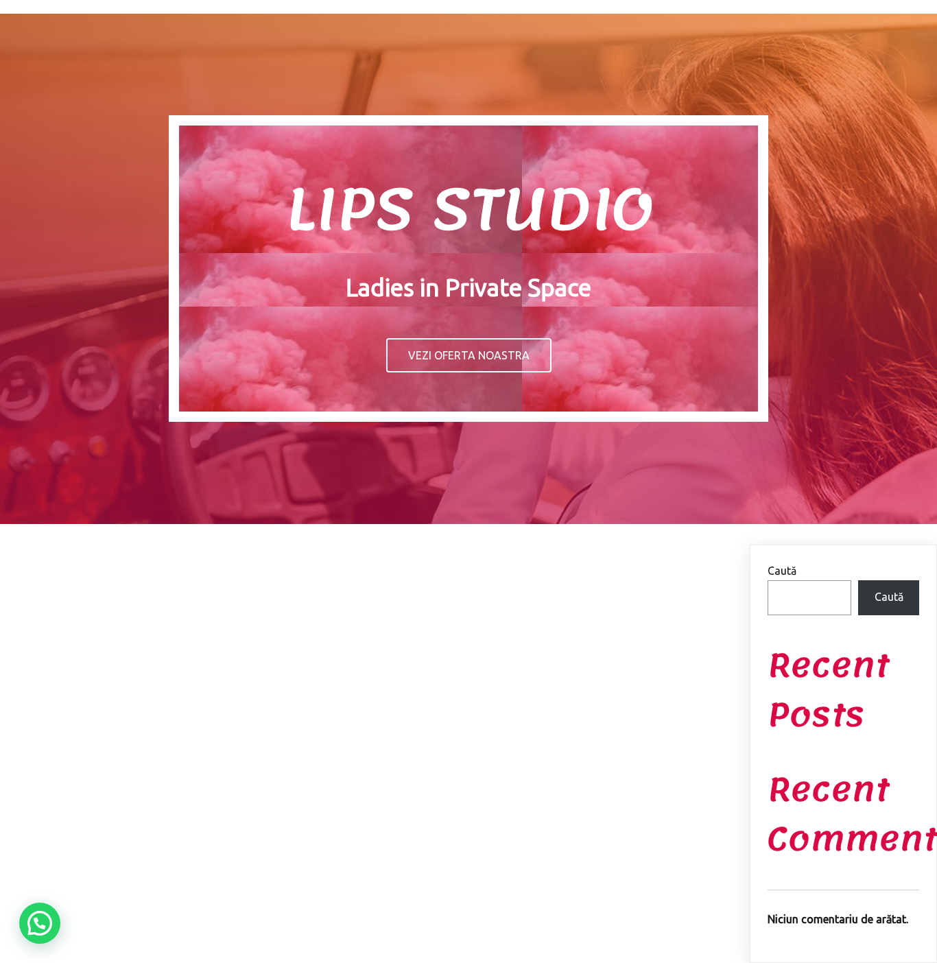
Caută (782, 570)
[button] (39, 923)
